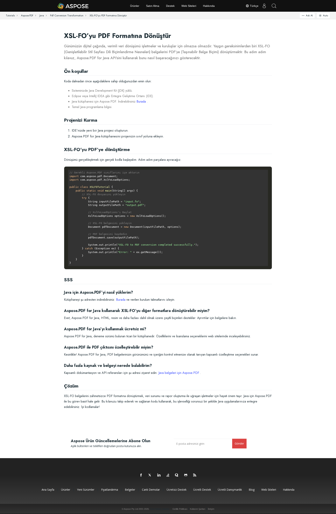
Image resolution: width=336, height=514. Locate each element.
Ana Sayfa (48, 489)
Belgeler (130, 489)
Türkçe (253, 5)
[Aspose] (73, 6)
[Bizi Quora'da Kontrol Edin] (176, 475)
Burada (141, 101)
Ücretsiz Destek (176, 489)
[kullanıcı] (264, 6)
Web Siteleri (188, 5)
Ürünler (134, 5)
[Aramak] (274, 6)
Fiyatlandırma (109, 489)
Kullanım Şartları (197, 509)
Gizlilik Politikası (179, 509)
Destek (170, 5)
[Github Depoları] (185, 475)
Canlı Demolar (151, 489)
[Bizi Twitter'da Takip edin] (150, 475)
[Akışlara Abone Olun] (194, 475)
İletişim (211, 509)
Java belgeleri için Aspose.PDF (178, 373)
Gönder (239, 443)
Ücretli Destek (202, 489)
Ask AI (309, 15)
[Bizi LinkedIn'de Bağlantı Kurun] (159, 475)
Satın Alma (152, 5)
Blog (252, 489)
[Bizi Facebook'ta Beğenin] (141, 475)
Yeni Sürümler (85, 489)
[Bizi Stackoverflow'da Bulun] (168, 475)
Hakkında (209, 5)
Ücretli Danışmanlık (230, 489)
